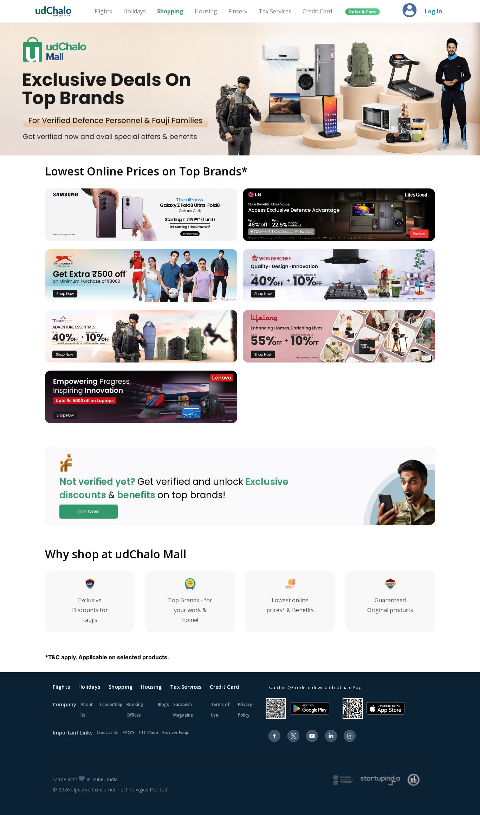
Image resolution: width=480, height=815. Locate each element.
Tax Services (275, 11)
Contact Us (107, 733)
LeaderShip (111, 704)
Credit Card (317, 11)
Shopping (170, 11)
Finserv (237, 11)
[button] (362, 12)
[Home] (56, 11)
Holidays (134, 11)
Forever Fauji (175, 733)
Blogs (163, 704)
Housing (206, 11)
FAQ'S (129, 733)
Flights (103, 11)
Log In (433, 11)
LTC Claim (148, 733)
